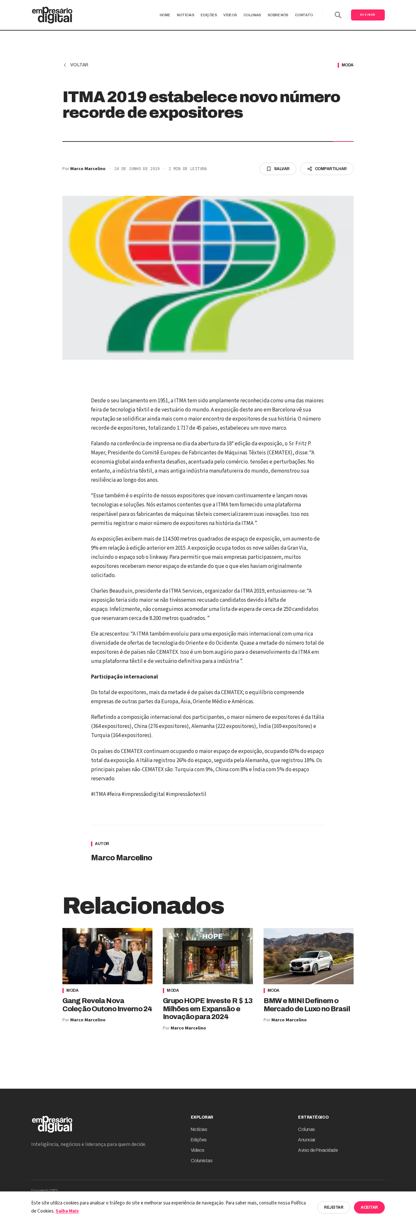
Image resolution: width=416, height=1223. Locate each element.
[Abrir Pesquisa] (338, 14)
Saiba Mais (67, 1211)
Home (165, 15)
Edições (209, 15)
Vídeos (230, 15)
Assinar (368, 15)
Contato (304, 15)
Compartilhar (331, 169)
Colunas (252, 15)
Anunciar (306, 1139)
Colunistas (201, 1160)
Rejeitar (333, 1207)
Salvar (282, 169)
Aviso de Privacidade (318, 1150)
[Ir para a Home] (52, 15)
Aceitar (369, 1207)
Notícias (185, 15)
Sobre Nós (277, 15)
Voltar (79, 64)
